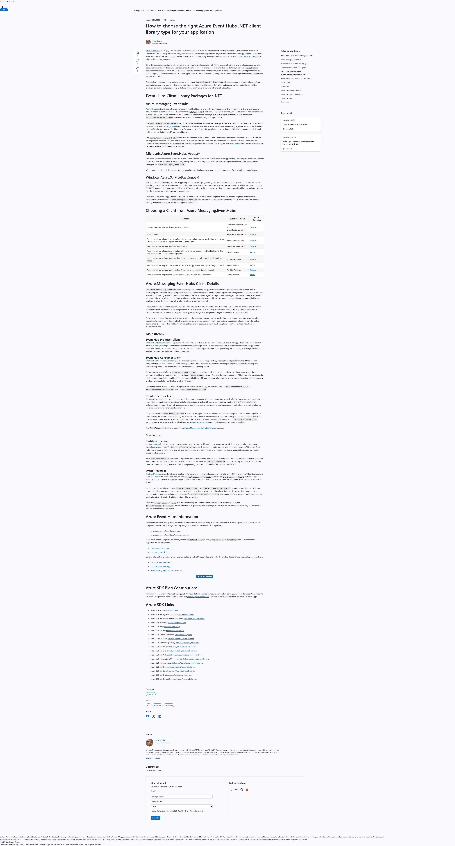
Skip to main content (7, 1)
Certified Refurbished (191, 837)
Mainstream (285, 82)
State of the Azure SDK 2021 (295, 124)
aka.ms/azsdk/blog (172, 626)
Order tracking (178, 837)
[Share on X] (153, 717)
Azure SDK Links (287, 98)
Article (252, 252)
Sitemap (22, 845)
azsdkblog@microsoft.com (198, 596)
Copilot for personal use (82, 837)
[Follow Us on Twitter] (230, 790)
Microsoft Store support (157, 837)
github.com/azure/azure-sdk (187, 642)
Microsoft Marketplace (186, 839)
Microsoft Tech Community (168, 839)
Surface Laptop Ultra (27, 837)
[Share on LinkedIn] (160, 717)
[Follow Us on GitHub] (241, 790)
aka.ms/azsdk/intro (186, 614)
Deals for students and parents (361, 837)
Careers (222, 839)
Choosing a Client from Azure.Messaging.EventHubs (293, 72)
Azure (105, 839)
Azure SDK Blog (149, 10)
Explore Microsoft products (101, 837)
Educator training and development (337, 837)
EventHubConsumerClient (160, 360)
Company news (243, 839)
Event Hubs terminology (160, 566)
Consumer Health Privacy (9, 845)
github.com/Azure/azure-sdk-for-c (178, 675)
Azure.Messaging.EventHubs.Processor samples (170, 535)
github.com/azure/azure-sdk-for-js (195, 659)
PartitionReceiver (156, 444)
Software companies (202, 839)
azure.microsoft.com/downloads (181, 638)
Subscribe (155, 818)
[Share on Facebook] (147, 717)
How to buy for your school (314, 837)
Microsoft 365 (39, 839)
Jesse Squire (157, 41)
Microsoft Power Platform (53, 839)
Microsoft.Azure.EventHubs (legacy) (294, 63)
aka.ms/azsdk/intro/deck (194, 618)
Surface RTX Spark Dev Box (45, 837)
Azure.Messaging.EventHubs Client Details (296, 78)
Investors (267, 839)
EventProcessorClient (158, 399)
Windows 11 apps (117, 837)
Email (153, 791)
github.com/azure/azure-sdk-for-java (182, 650)
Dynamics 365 (28, 839)
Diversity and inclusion (279, 839)
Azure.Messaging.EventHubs (291, 59)
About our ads (96, 845)
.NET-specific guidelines (206, 129)
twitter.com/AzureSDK (175, 630)
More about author (153, 758)
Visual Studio (214, 839)
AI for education (378, 837)
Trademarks (70, 845)
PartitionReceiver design (161, 548)
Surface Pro (4, 837)
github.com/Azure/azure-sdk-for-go (180, 671)
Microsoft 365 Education (294, 837)
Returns (169, 837)
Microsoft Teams (69, 839)
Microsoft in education (238, 837)
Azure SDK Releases (205, 576)
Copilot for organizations (64, 837)
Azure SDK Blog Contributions (292, 94)
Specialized (285, 86)
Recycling (87, 845)
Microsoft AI (4, 839)
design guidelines (173, 126)
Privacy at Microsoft (257, 839)
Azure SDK (151, 694)
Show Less (285, 102)
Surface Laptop (14, 837)
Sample (253, 227)
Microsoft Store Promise (208, 837)
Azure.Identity (235, 143)
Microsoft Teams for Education (274, 837)
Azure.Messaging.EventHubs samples (166, 531)
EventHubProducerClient (159, 342)
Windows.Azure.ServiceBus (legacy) (293, 67)
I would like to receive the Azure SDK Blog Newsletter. (177, 811)
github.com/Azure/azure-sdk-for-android (186, 663)
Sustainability (302, 839)
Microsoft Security (15, 839)
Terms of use (60, 845)
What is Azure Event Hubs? (162, 562)
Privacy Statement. (196, 811)
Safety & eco (79, 845)
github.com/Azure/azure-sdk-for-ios (181, 667)
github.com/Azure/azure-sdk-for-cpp (182, 679)
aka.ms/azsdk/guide (183, 634)
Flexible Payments (223, 837)
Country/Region (157, 801)
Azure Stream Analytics (249, 56)
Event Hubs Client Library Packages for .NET (297, 55)
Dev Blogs (136, 10)
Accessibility (292, 839)
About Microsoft (231, 839)
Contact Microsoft (31, 845)
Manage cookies (50, 845)
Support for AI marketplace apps (146, 839)
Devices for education (255, 837)
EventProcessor (199, 422)
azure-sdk (157, 705)
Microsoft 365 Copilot (83, 839)
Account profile (129, 837)
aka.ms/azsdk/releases (177, 622)
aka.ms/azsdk (172, 610)
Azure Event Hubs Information (292, 90)
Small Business (97, 839)
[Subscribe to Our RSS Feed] (247, 790)
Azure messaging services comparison (166, 570)
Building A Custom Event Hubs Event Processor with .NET (298, 142)
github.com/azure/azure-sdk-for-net (181, 646)
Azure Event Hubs (153, 50)
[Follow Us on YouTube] (236, 790)
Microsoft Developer (114, 839)
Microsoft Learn (128, 839)
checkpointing (181, 419)
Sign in (4, 10)
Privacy (41, 845)
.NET (148, 705)
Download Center (142, 837)
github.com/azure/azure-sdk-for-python (185, 654)
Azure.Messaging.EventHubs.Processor (201, 428)
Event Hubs (169, 705)
